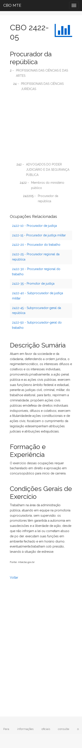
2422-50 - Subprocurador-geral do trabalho (37, 325)
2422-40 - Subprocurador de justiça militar (37, 295)
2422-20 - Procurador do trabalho (36, 244)
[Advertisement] (41, 128)
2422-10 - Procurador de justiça (34, 225)
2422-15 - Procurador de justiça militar (39, 235)
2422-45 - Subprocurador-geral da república (36, 310)
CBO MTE (12, 5)
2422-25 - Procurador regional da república (35, 256)
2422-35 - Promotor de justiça (33, 283)
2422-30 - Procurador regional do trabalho (36, 271)
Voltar (14, 577)
